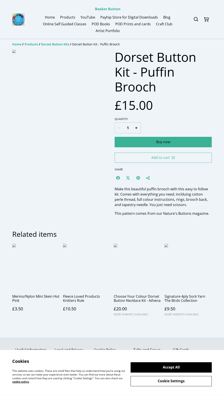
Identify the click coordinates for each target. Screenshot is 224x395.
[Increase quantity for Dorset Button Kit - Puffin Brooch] (136, 127)
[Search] (196, 19)
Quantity (121, 119)
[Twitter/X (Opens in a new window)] (128, 178)
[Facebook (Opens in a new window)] (118, 178)
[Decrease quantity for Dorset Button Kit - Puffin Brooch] (119, 127)
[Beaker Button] (18, 19)
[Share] (148, 178)
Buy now (163, 141)
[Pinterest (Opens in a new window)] (138, 178)
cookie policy (20, 382)
